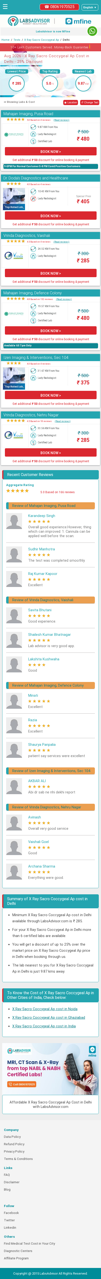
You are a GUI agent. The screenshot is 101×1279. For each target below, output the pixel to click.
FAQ (7, 1175)
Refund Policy (14, 1144)
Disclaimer (11, 1182)
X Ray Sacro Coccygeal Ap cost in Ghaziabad (48, 1017)
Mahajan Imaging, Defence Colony (32, 293)
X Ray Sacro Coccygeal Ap (41, 39)
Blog (7, 1189)
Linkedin (10, 1227)
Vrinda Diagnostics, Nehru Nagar (31, 415)
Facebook (11, 1213)
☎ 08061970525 (59, 6)
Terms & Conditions (18, 1159)
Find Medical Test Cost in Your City (29, 1243)
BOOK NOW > (50, 152)
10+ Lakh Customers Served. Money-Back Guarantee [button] (51, 46)
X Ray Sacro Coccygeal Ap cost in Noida (44, 1009)
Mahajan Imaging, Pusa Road (28, 113)
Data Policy (12, 1137)
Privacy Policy (14, 1151)
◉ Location (70, 102)
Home (5, 39)
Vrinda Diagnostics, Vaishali (26, 235)
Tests (16, 39)
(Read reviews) (61, 120)
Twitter (9, 1220)
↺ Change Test (89, 102)
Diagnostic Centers (18, 1251)
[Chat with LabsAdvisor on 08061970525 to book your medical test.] (92, 31)
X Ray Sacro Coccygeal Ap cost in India (44, 1026)
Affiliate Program (16, 1258)
